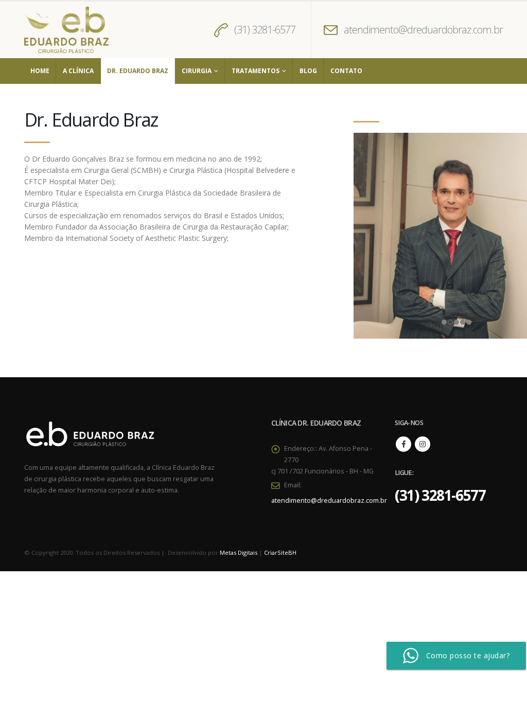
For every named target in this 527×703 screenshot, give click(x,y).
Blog (308, 70)
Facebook (403, 444)
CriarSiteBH (280, 552)
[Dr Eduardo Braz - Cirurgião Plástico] (66, 30)
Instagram (422, 444)
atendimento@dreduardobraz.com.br (423, 30)
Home (39, 70)
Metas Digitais (238, 552)
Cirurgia (197, 70)
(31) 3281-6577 (264, 30)
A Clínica (78, 70)
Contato (346, 70)
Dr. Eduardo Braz (137, 70)
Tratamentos (255, 70)
